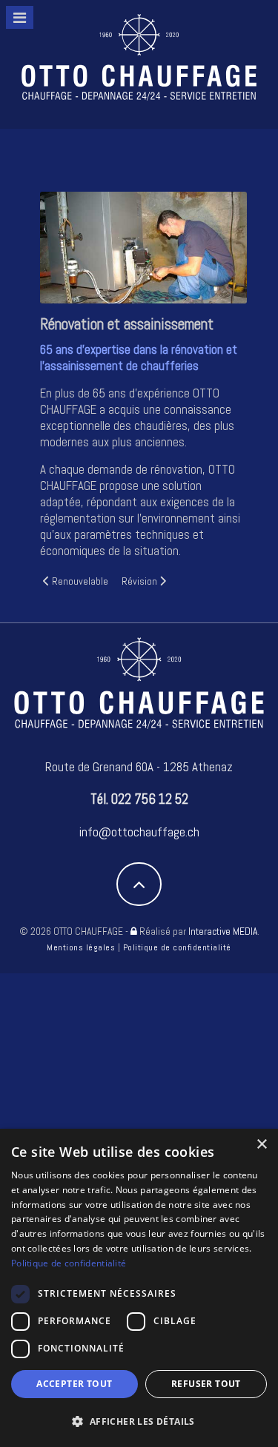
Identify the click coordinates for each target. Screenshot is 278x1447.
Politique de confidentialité (177, 947)
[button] (139, 1422)
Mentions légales (81, 947)
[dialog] (139, 1288)
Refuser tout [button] (206, 1383)
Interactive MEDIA (222, 931)
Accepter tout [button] (74, 1383)
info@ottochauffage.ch (139, 832)
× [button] (261, 1144)
